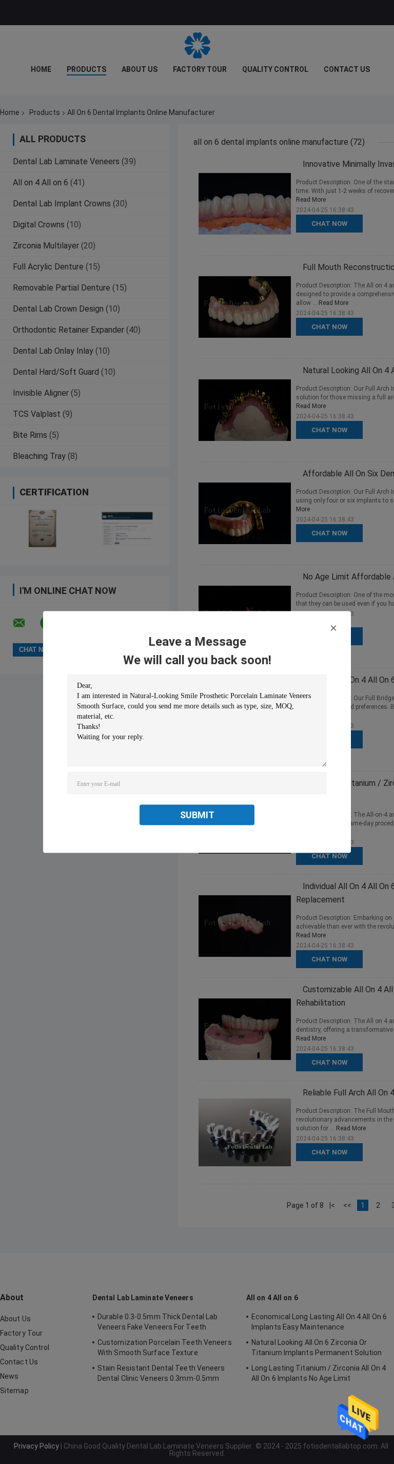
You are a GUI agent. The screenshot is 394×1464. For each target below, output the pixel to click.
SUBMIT (197, 815)
